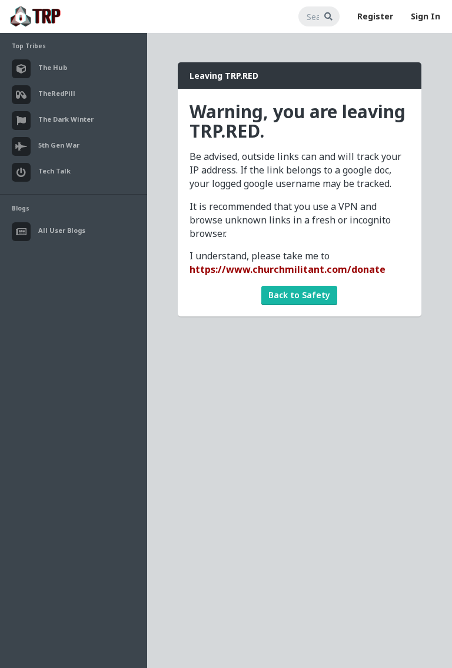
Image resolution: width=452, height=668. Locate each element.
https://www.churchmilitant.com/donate (287, 269)
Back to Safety (299, 294)
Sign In (425, 16)
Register (375, 16)
